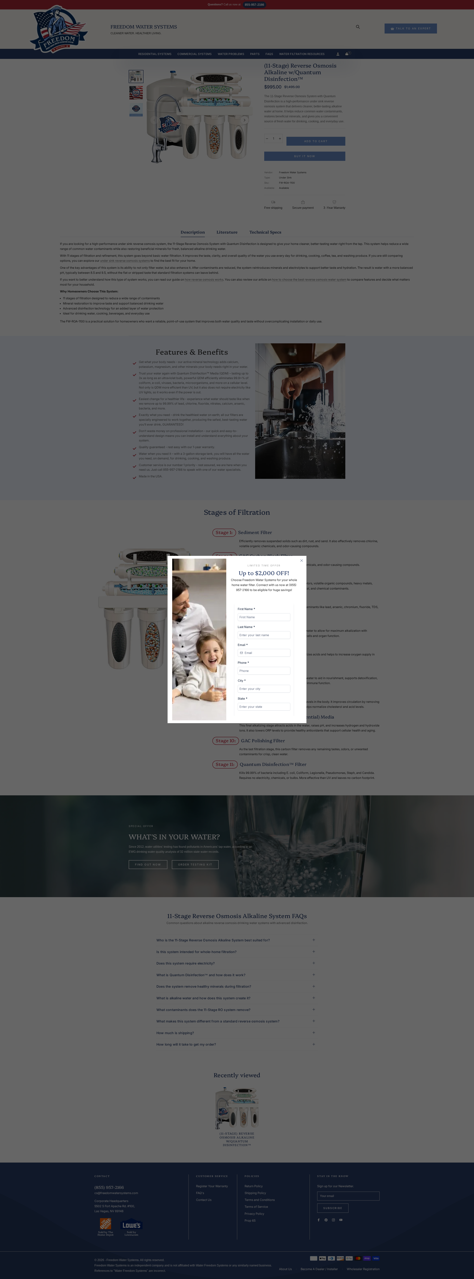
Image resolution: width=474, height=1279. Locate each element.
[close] (301, 560)
